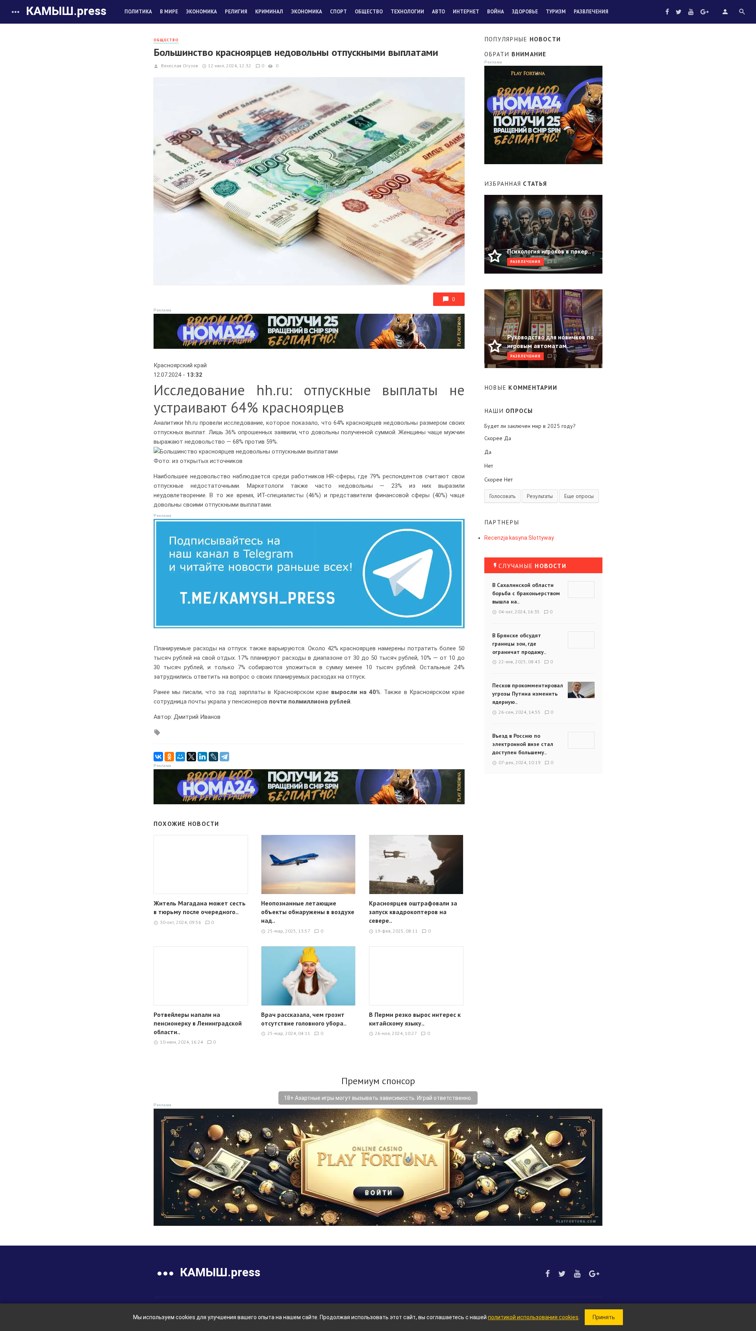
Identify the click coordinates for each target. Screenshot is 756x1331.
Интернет (466, 11)
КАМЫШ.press (66, 11)
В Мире (169, 11)
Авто (438, 11)
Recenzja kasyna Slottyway (519, 538)
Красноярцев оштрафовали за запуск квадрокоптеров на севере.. (413, 911)
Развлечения (591, 11)
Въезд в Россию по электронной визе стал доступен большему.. (522, 744)
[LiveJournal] (213, 756)
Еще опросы (579, 496)
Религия (236, 11)
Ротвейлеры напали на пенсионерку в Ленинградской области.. (198, 1023)
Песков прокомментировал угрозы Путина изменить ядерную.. (527, 693)
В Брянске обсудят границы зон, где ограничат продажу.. (519, 643)
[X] (191, 756)
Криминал (269, 11)
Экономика (201, 11)
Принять (604, 1317)
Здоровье (525, 11)
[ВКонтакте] (158, 756)
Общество (369, 11)
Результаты (540, 496)
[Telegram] (224, 756)
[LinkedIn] (202, 756)
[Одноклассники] (169, 756)
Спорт (338, 11)
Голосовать (502, 496)
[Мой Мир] (180, 756)
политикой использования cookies (533, 1317)
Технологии (407, 11)
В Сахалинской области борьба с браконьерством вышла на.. (526, 593)
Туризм (556, 11)
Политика (138, 11)
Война (495, 11)
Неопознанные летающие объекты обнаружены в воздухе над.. (307, 911)
